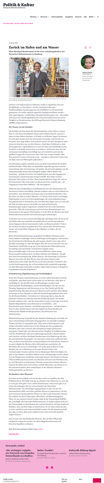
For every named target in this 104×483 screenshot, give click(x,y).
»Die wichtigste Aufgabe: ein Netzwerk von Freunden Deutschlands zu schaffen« (20, 454)
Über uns (64, 479)
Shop (80, 479)
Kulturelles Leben (14, 434)
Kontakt (64, 481)
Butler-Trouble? (51, 453)
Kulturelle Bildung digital (82, 451)
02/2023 (40, 429)
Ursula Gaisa (87, 72)
